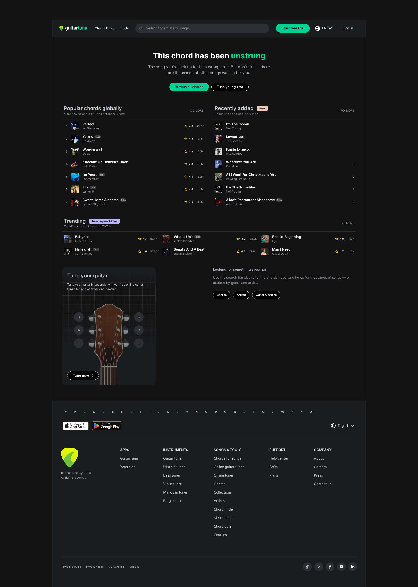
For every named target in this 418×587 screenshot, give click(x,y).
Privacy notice (95, 566)
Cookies (134, 566)
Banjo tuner (172, 501)
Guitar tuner (173, 458)
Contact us (322, 484)
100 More (196, 110)
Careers (320, 467)
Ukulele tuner (174, 467)
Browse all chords (189, 87)
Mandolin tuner (175, 492)
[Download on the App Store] (75, 425)
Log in (348, 28)
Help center (278, 458)
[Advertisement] (199, 10)
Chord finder (224, 509)
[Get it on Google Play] (106, 425)
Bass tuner (171, 475)
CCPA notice (116, 566)
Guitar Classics (266, 295)
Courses (220, 535)
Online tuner (223, 475)
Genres (222, 295)
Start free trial (292, 28)
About (319, 458)
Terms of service (71, 566)
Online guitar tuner (229, 467)
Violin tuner (172, 484)
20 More (348, 223)
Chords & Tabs (105, 28)
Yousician (127, 467)
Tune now (81, 375)
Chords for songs (227, 458)
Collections (223, 492)
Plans (273, 475)
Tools (124, 28)
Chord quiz (222, 526)
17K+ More (346, 110)
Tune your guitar (230, 87)
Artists (241, 295)
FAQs (273, 467)
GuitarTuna (129, 458)
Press (318, 475)
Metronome (223, 518)
